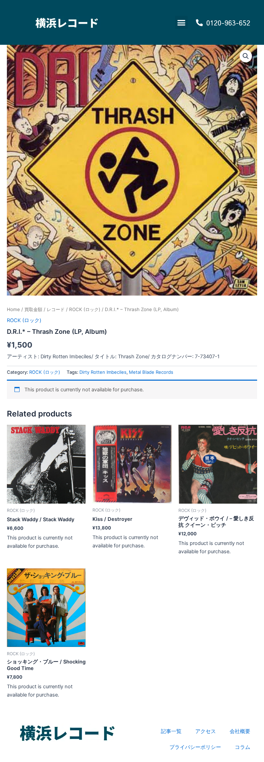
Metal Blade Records (151, 372)
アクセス (205, 731)
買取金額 (33, 309)
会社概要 (240, 731)
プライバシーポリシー (195, 747)
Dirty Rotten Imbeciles (102, 372)
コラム (242, 747)
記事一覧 (171, 731)
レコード (56, 309)
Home (13, 309)
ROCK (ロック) (84, 309)
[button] (181, 22)
